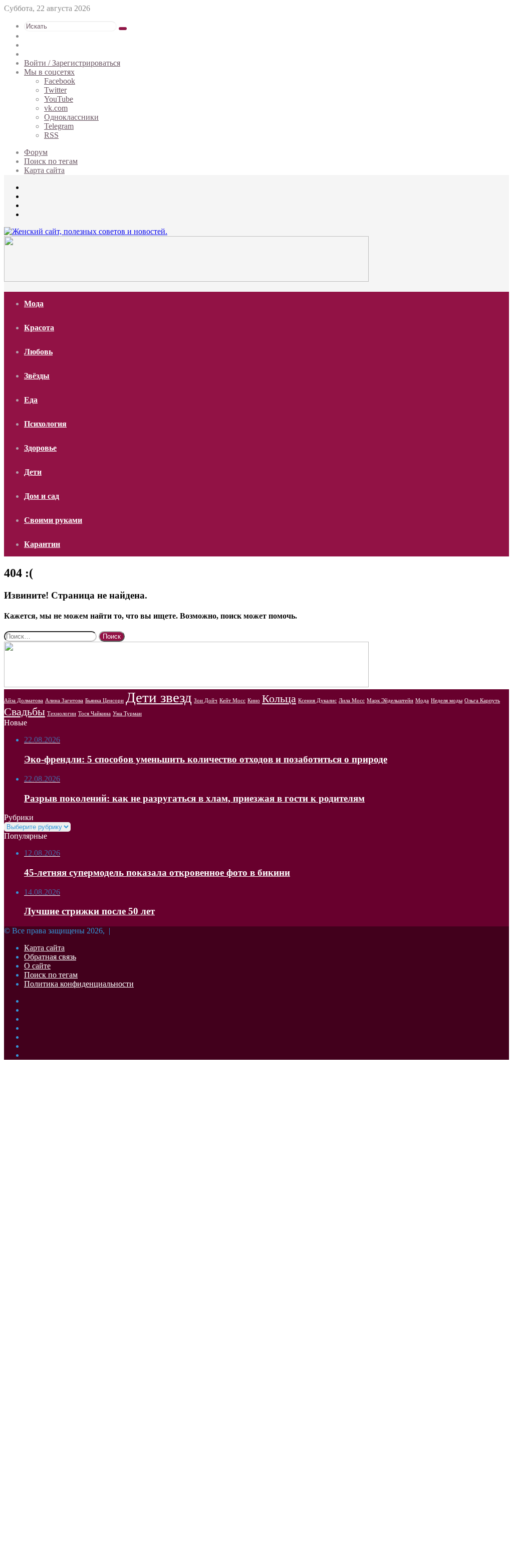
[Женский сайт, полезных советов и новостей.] (85, 231)
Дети (33, 472)
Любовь (38, 351)
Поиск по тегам (51, 161)
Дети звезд (159, 697)
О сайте (37, 965)
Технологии (61, 713)
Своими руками (53, 520)
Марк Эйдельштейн (390, 700)
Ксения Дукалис (317, 700)
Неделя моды (446, 700)
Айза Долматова (23, 700)
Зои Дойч (205, 700)
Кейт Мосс (232, 700)
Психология (45, 424)
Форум (36, 152)
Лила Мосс (352, 700)
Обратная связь (50, 956)
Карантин (42, 544)
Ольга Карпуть (482, 700)
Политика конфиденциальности (79, 984)
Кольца (279, 699)
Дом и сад (41, 496)
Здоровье (40, 448)
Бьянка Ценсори (104, 700)
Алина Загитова (64, 700)
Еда (31, 400)
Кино (253, 700)
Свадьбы (24, 712)
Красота (39, 327)
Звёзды (37, 375)
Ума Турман (127, 713)
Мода (34, 303)
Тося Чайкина (94, 713)
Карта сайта (44, 170)
